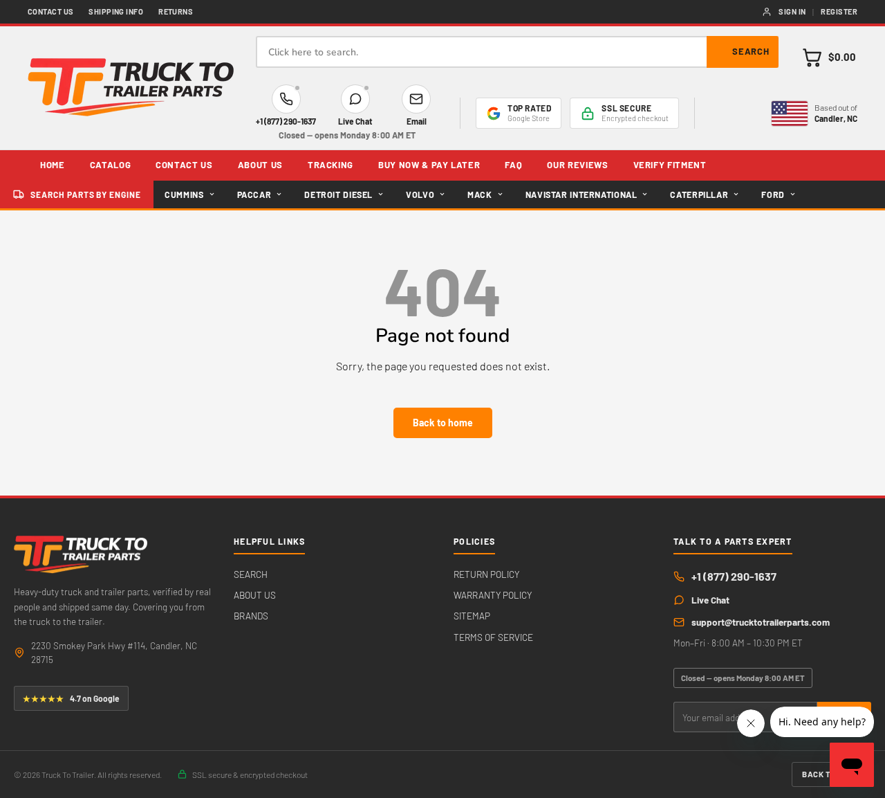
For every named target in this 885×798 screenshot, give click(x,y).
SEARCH (251, 574)
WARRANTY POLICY (493, 595)
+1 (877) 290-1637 (733, 576)
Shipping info (115, 11)
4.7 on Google (71, 698)
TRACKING (330, 164)
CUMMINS (184, 194)
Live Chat (710, 600)
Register (839, 11)
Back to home (443, 422)
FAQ (513, 164)
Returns (175, 11)
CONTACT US (184, 164)
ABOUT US (260, 164)
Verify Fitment (670, 164)
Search (751, 51)
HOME (52, 164)
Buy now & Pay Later (429, 164)
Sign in (792, 11)
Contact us (50, 11)
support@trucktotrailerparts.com (760, 622)
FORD (773, 194)
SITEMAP (472, 616)
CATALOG (110, 164)
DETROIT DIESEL (338, 194)
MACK (479, 194)
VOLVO (420, 194)
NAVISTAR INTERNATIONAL (581, 194)
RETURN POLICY (486, 574)
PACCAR (254, 194)
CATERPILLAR (699, 194)
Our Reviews (577, 164)
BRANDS (251, 616)
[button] (829, 57)
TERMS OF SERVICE (493, 637)
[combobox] (517, 52)
